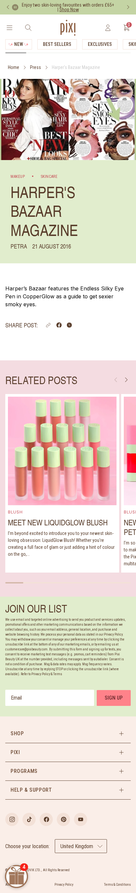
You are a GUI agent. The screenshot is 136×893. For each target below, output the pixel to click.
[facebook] (46, 819)
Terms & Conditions (117, 884)
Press (35, 67)
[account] (108, 28)
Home (13, 67)
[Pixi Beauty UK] (68, 28)
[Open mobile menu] (9, 28)
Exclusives (100, 44)
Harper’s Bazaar (26, 288)
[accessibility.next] (128, 7)
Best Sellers (57, 44)
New (18, 44)
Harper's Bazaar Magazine (76, 67)
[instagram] (11, 819)
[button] (48, 325)
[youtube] (80, 819)
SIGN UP (114, 698)
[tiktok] (29, 819)
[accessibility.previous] (8, 7)
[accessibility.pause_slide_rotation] (15, 7)
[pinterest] (63, 819)
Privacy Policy (63, 884)
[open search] (28, 28)
